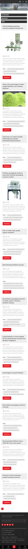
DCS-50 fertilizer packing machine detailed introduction (13, 27)
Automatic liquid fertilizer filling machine (13, 394)
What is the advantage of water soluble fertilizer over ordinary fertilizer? (13, 86)
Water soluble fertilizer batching (11, 123)
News (7, 537)
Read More (7, 77)
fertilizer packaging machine (14, 157)
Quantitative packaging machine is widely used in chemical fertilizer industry (14, 301)
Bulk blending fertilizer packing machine (13, 285)
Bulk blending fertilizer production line (13, 283)
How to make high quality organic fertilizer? (11, 231)
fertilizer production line (9, 162)
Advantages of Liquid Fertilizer (13, 373)
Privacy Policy (14, 537)
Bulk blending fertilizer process (13, 265)
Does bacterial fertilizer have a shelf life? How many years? (13, 442)
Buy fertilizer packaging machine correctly (14, 406)
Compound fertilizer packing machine (12, 251)
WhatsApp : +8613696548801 (8, 534)
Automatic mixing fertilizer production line (14, 288)
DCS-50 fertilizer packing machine (15, 69)
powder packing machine (9, 498)
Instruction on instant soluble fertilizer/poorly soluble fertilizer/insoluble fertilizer (12, 139)
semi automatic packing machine (15, 494)
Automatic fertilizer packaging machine (13, 217)
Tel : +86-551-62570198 (6, 532)
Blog (3, 537)
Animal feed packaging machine (11, 430)
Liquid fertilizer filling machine (11, 362)
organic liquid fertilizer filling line (12, 254)
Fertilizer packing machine (10, 71)
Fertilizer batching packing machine (16, 121)
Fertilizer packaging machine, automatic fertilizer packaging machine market (13, 175)
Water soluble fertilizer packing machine (13, 126)
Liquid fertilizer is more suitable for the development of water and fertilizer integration (14, 338)
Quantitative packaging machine (11, 321)
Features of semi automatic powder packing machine (12, 476)
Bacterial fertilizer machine (10, 462)
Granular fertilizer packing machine (16, 459)
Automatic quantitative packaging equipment (12, 325)
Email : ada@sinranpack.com (8, 530)
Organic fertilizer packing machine (16, 249)
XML (15, 540)
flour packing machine (9, 496)
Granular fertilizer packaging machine (12, 425)
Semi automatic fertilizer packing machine (14, 73)
